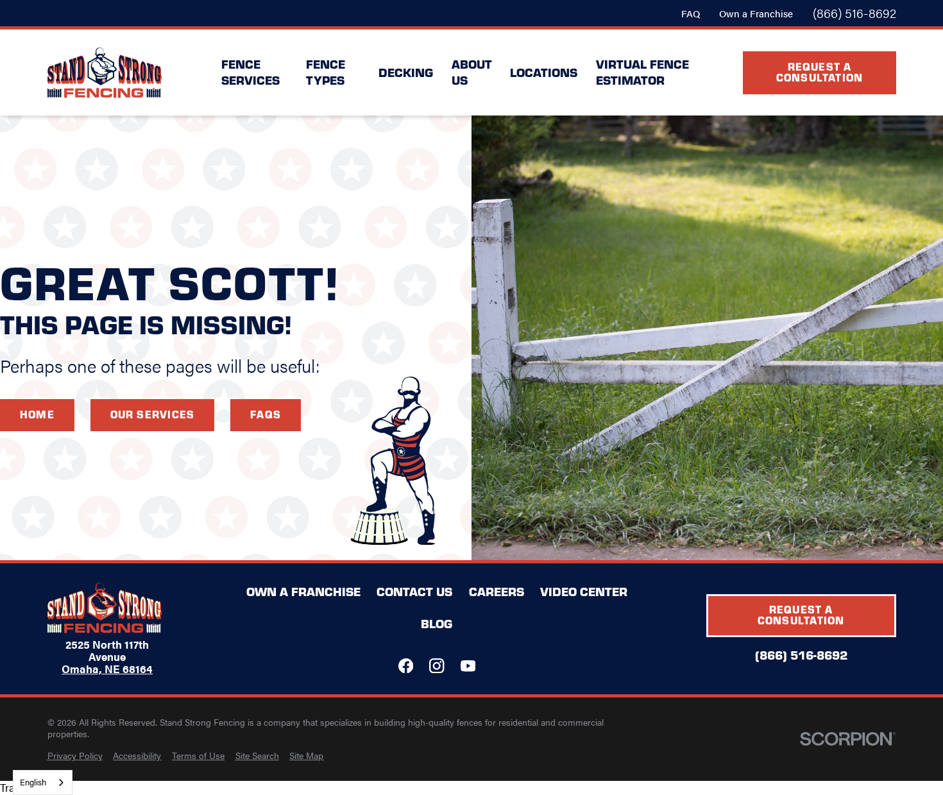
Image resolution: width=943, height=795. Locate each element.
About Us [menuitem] (472, 72)
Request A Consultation (819, 71)
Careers (496, 591)
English (33, 782)
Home (37, 414)
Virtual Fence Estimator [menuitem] (642, 72)
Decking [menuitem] (405, 72)
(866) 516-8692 (854, 13)
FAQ (690, 13)
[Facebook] (405, 665)
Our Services (152, 414)
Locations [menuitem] (543, 72)
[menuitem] (75, 756)
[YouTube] (468, 665)
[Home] (104, 72)
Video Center (583, 591)
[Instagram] (436, 665)
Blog (436, 623)
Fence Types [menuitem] (325, 72)
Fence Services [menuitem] (250, 72)
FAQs (265, 414)
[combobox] (42, 782)
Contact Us (414, 591)
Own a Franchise (756, 13)
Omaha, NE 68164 (107, 669)
